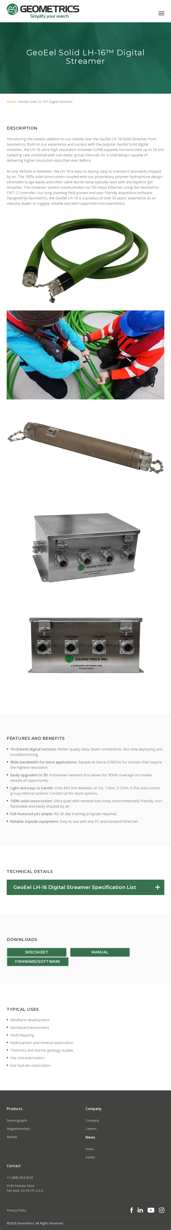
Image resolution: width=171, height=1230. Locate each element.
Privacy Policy (16, 1210)
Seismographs (17, 1120)
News (90, 1149)
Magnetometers (18, 1129)
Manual (100, 952)
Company (92, 1120)
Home (11, 101)
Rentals (12, 1137)
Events (90, 1157)
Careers (91, 1129)
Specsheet (37, 952)
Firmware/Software (37, 961)
